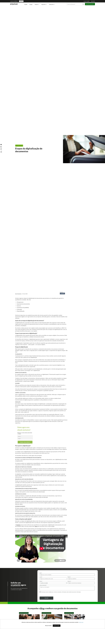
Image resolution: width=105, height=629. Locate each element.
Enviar (46, 598)
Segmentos (43, 4)
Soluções (36, 4)
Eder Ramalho (18, 293)
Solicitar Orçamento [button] (90, 4)
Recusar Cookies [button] (48, 625)
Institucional (51, 4)
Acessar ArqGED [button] (86, 1)
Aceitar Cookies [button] (57, 625)
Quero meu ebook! (25, 442)
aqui (36, 526)
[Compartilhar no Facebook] (1, 144)
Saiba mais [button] (81, 622)
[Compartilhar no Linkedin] (1, 146)
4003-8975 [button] (93, 1)
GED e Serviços (19, 145)
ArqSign (30, 4)
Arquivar (18, 525)
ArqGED (25, 4)
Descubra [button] (21, 1)
